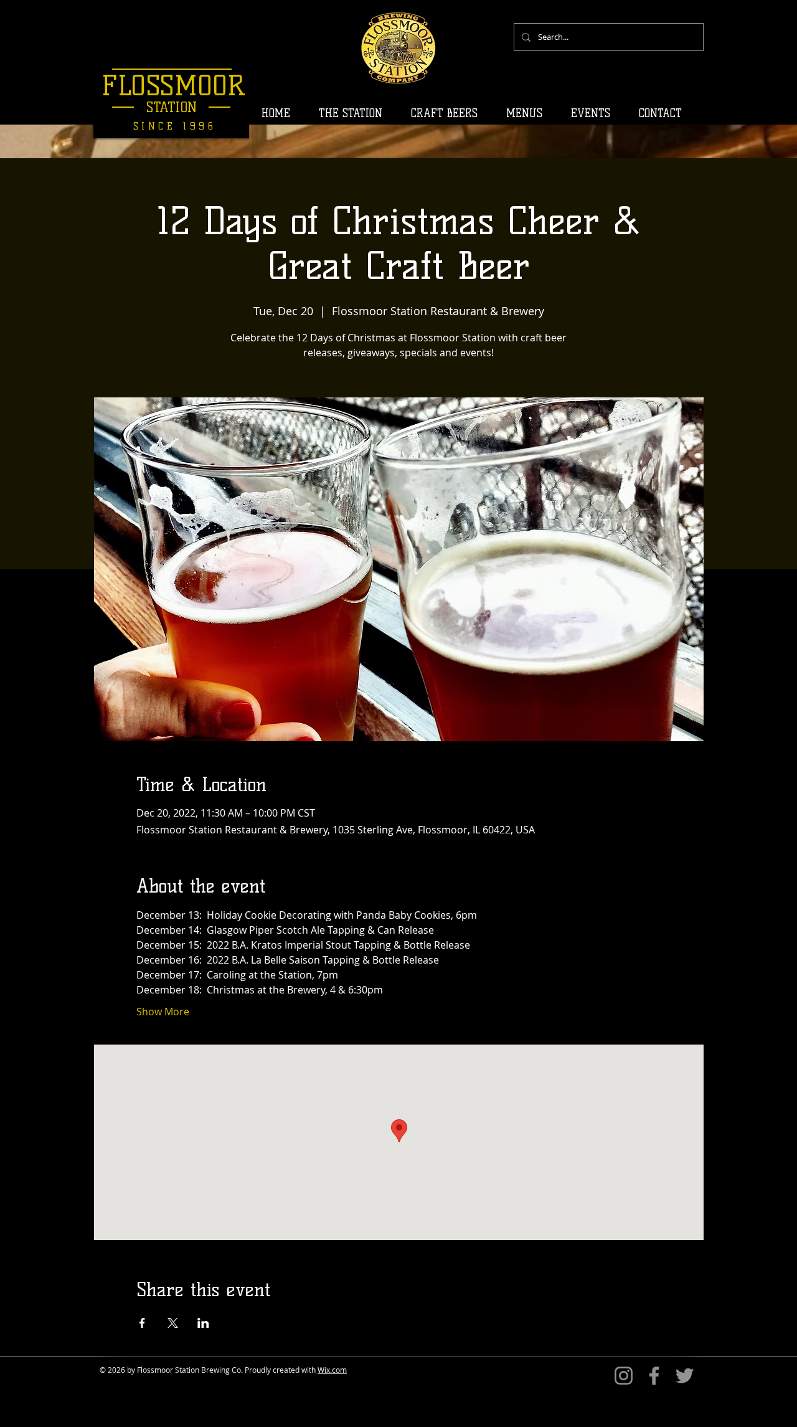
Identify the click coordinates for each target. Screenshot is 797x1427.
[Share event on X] (173, 1323)
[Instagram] (623, 1375)
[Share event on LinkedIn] (203, 1323)
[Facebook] (654, 1375)
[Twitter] (684, 1375)
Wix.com (332, 1370)
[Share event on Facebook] (142, 1323)
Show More (162, 1011)
